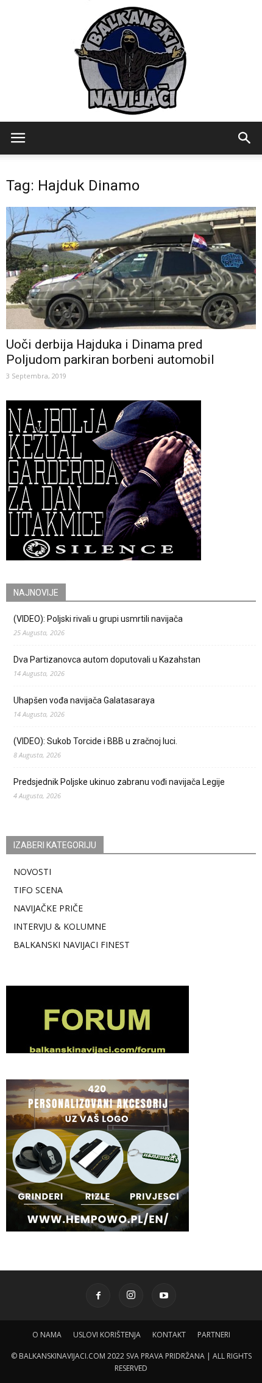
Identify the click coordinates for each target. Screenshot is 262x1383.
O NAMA (47, 1334)
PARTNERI (213, 1334)
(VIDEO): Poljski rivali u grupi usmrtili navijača (98, 619)
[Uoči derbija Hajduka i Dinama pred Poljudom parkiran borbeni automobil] (131, 268)
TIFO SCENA (38, 890)
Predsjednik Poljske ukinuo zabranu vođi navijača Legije (119, 782)
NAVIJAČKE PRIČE (48, 908)
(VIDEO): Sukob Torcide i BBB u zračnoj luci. (95, 741)
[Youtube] (164, 1295)
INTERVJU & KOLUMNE (59, 926)
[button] (245, 138)
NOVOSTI (32, 871)
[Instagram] (131, 1295)
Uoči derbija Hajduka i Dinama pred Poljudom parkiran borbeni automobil (110, 352)
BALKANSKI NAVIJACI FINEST (71, 944)
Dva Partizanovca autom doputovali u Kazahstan (106, 659)
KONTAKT (169, 1334)
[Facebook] (98, 1295)
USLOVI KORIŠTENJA (107, 1334)
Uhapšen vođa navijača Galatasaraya (84, 700)
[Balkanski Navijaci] (131, 61)
